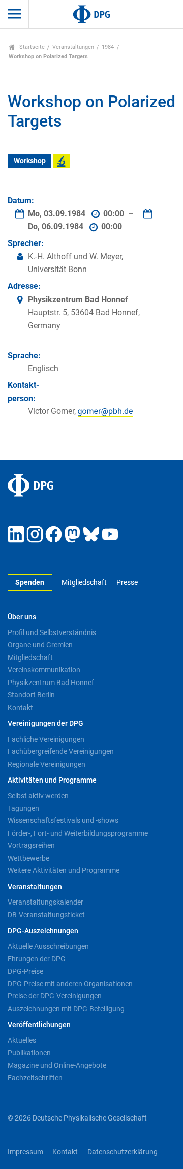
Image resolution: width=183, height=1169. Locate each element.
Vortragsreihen (31, 845)
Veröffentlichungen (39, 1024)
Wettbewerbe (28, 858)
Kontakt (20, 707)
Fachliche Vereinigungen (46, 739)
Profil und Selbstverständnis (52, 632)
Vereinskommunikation (44, 670)
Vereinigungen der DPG (45, 723)
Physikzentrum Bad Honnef (51, 682)
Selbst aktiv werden (38, 796)
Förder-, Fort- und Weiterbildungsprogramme (78, 833)
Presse (126, 582)
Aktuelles (22, 1040)
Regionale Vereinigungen (46, 764)
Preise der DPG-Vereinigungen (55, 996)
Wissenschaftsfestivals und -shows (63, 820)
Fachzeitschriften (35, 1078)
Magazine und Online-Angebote (57, 1065)
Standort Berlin (31, 695)
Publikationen (29, 1053)
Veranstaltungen (73, 47)
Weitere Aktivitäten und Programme (63, 870)
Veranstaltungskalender (45, 902)
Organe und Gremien (40, 645)
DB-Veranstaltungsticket (46, 915)
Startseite (31, 47)
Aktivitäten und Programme (52, 780)
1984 (108, 47)
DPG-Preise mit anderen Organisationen (70, 984)
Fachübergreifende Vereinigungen (61, 751)
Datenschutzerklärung (122, 1152)
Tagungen (23, 808)
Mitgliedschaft (84, 582)
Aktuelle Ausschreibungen (48, 946)
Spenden (29, 582)
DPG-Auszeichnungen (43, 931)
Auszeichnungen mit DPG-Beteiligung (66, 1009)
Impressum (25, 1152)
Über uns (22, 617)
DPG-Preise (25, 971)
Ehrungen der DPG (37, 959)
